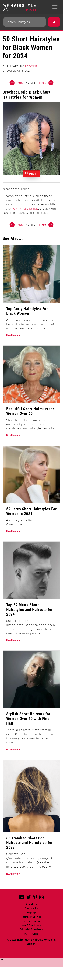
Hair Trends (31, 933)
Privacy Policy (31, 921)
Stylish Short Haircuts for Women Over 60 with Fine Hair (28, 718)
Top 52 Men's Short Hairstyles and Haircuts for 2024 (29, 609)
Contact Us (31, 908)
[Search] (54, 22)
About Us (31, 904)
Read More (12, 335)
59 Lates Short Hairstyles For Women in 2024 (31, 511)
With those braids (25, 208)
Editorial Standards (31, 929)
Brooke (31, 66)
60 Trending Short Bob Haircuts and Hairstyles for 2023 (29, 843)
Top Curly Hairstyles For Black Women (27, 311)
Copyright (31, 912)
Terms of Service (31, 916)
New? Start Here (31, 925)
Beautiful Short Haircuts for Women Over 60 (30, 411)
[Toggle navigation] (55, 7)
